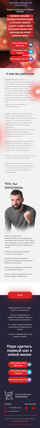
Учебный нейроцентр (23, 396)
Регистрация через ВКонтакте (20, 44)
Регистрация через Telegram (20, 51)
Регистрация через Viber (20, 59)
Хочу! (20, 295)
